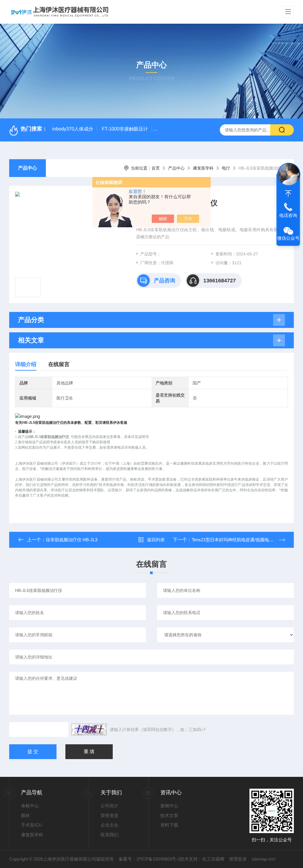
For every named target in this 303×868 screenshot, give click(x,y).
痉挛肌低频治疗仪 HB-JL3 (71, 539)
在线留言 (59, 364)
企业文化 (109, 824)
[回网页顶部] (288, 193)
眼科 (25, 815)
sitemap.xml (263, 858)
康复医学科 (203, 168)
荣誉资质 (109, 815)
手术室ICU (31, 824)
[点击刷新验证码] (89, 729)
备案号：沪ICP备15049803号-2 (149, 858)
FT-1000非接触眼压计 (125, 128)
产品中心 (27, 167)
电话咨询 (288, 215)
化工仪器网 (213, 858)
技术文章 (169, 815)
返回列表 (156, 539)
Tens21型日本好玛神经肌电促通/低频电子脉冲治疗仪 (244, 539)
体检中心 (30, 805)
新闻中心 (169, 805)
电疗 (226, 168)
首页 (156, 168)
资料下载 (169, 824)
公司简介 (109, 805)
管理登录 (238, 858)
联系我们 (109, 834)
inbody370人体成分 (72, 128)
